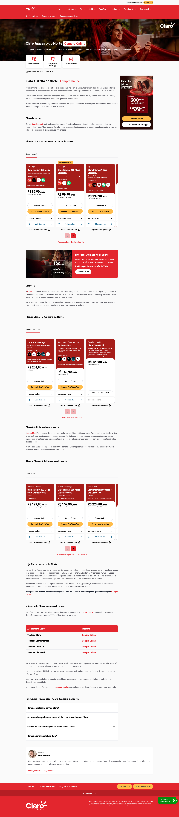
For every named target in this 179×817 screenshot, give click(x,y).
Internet (71, 9)
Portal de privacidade (109, 801)
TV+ (81, 9)
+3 (108, 185)
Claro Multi (32, 433)
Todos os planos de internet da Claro (71, 242)
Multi (91, 9)
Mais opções (88, 793)
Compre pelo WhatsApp (100, 524)
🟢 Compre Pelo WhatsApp (143, 786)
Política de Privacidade (95, 801)
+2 (48, 354)
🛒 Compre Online (124, 786)
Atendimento (129, 9)
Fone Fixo (102, 9)
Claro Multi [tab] (30, 474)
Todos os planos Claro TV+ (72, 418)
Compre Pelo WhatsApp (40, 211)
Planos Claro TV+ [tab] (33, 329)
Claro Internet (37, 124)
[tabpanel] (72, 202)
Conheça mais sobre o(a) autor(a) (41, 771)
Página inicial (34, 16)
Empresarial (144, 9)
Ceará (54, 16)
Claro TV (31, 291)
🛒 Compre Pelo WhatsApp (134, 2)
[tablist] (72, 155)
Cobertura (45, 16)
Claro (59, 9)
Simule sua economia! (100, 393)
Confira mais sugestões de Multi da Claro (72, 555)
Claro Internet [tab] (31, 154)
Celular (115, 9)
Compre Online (148, 2)
